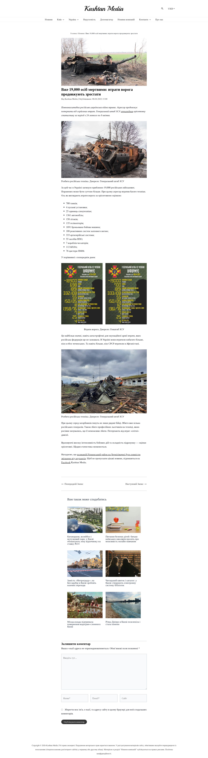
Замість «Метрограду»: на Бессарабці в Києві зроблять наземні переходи (81, 583)
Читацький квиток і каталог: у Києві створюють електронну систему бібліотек (121, 583)
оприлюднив (127, 111)
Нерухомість (89, 19)
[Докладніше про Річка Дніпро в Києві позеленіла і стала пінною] (123, 604)
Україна (72, 19)
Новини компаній (126, 19)
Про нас (159, 19)
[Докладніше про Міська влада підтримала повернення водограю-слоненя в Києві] (85, 604)
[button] (162, 8)
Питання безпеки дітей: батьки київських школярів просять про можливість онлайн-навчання (122, 539)
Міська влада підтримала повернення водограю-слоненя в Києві (83, 624)
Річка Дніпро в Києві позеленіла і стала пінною (123, 623)
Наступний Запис (135, 484)
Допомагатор (106, 19)
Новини (48, 19)
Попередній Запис (72, 484)
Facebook (66, 462)
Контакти (143, 19)
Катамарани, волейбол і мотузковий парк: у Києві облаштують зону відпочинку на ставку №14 (84, 540)
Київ (59, 19)
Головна (73, 33)
